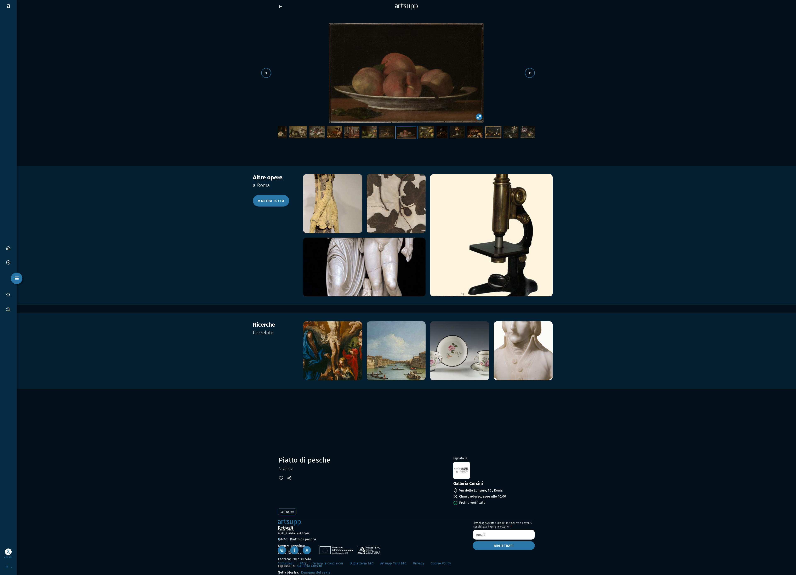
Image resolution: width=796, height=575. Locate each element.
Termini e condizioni (327, 563)
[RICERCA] (8, 294)
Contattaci (286, 563)
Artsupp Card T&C (393, 563)
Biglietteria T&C (362, 563)
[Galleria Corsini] (493, 470)
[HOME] (8, 248)
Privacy (418, 563)
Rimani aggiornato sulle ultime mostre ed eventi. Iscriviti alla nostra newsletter (502, 525)
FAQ (303, 563)
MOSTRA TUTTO (271, 201)
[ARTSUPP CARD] (8, 309)
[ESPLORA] (8, 262)
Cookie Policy (441, 563)
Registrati (504, 546)
